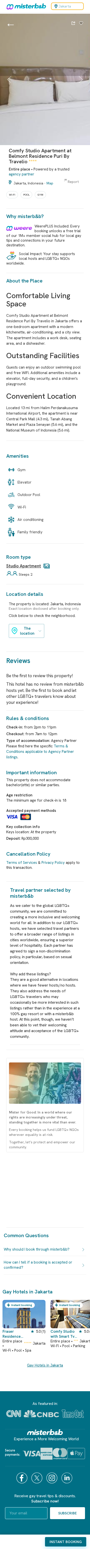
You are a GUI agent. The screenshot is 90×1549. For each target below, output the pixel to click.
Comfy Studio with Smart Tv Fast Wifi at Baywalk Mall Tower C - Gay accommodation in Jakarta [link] (63, 1334)
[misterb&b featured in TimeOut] (73, 1414)
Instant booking (66, 1542)
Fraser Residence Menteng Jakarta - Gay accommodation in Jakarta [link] (15, 1334)
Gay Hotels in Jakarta (45, 1365)
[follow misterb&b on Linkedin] (67, 1478)
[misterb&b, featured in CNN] (13, 1413)
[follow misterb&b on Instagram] (52, 1478)
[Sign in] (81, 23)
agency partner (21, 174)
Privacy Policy (53, 862)
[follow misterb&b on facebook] (22, 1478)
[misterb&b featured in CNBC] (41, 1413)
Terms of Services (21, 862)
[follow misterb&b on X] (37, 1478)
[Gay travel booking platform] (45, 1432)
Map (49, 183)
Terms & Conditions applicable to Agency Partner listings (40, 752)
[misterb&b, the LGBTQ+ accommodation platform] (25, 6)
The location (27, 631)
